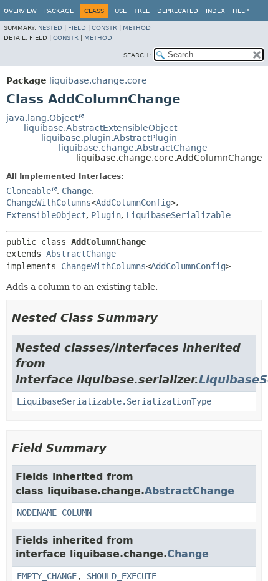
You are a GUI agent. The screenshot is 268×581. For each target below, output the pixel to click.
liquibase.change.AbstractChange (133, 148)
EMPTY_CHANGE (47, 576)
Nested (50, 27)
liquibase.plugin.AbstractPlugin (109, 138)
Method (137, 27)
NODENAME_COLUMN (54, 512)
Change (77, 191)
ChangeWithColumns (48, 203)
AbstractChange (81, 254)
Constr (104, 27)
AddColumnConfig (133, 203)
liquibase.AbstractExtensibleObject (100, 128)
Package (59, 10)
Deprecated (177, 10)
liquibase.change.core (98, 80)
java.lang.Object (42, 118)
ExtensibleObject (46, 215)
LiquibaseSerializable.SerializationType (114, 401)
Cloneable (28, 191)
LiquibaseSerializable (178, 215)
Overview (20, 10)
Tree (142, 10)
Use (121, 10)
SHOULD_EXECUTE (121, 576)
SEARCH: (137, 55)
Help (240, 10)
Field (77, 27)
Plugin (106, 215)
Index (215, 10)
